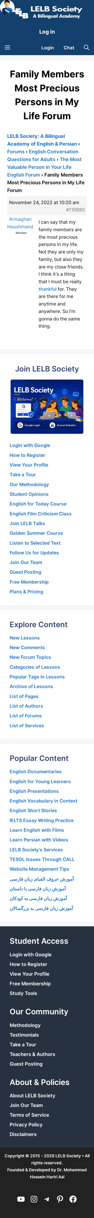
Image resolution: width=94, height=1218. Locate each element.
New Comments (27, 647)
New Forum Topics (30, 657)
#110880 (75, 210)
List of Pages (24, 696)
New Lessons (25, 638)
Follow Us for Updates (34, 553)
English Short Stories (33, 810)
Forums (16, 152)
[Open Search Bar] (86, 48)
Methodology (25, 1025)
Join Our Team (26, 562)
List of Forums (26, 716)
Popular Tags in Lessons (37, 677)
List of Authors (26, 706)
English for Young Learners (40, 781)
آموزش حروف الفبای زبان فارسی (42, 879)
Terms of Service (29, 1115)
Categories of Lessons (35, 667)
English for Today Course (38, 504)
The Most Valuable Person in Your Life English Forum (44, 167)
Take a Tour (23, 474)
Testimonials (24, 1035)
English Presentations (34, 791)
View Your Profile (29, 465)
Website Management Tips (39, 869)
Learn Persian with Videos (39, 840)
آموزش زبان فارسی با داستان (38, 888)
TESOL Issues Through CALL (42, 859)
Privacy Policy (26, 1125)
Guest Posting (25, 572)
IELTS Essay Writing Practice (42, 820)
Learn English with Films (37, 830)
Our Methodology (29, 484)
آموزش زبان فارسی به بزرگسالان (41, 908)
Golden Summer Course (36, 533)
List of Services (27, 725)
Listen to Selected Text (35, 543)
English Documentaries (36, 771)
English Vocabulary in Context (43, 801)
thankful (48, 289)
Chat (69, 48)
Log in (47, 32)
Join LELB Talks (27, 523)
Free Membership (29, 582)
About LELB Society (32, 1096)
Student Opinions (29, 494)
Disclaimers (23, 1134)
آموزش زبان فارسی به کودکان (38, 898)
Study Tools (23, 993)
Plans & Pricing (26, 591)
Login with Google (30, 445)
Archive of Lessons (31, 686)
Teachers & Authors (32, 1054)
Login (47, 48)
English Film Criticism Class (41, 514)
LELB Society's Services (36, 850)
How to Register (27, 455)
